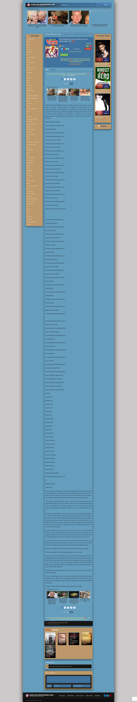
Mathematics (30, 121)
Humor (28, 111)
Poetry (28, 80)
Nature (28, 137)
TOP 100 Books (70, 695)
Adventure (29, 77)
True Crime (29, 103)
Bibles (28, 173)
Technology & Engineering (33, 142)
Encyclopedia (30, 150)
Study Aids (29, 196)
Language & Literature (32, 119)
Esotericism (29, 116)
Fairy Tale (29, 88)
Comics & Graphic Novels (32, 98)
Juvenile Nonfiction (31, 193)
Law (28, 178)
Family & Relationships (32, 108)
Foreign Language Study (32, 186)
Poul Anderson (89, 43)
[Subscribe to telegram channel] (107, 696)
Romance (29, 41)
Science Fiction (30, 62)
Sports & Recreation (31, 144)
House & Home (30, 201)
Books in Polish (89, 695)
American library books (50, 34)
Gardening (29, 175)
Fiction (59, 34)
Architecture (29, 170)
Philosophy (29, 85)
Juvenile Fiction (30, 90)
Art (27, 113)
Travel (28, 139)
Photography (30, 162)
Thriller (28, 59)
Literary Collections (31, 57)
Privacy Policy (62, 695)
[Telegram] (68, 49)
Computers (29, 131)
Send (49, 686)
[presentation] (99, 39)
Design (28, 183)
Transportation (30, 160)
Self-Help (29, 70)
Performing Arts (30, 204)
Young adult (29, 219)
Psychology (29, 72)
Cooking (28, 126)
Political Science (30, 129)
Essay (28, 152)
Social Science (30, 191)
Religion (29, 101)
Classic (28, 209)
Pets (28, 155)
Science (28, 65)
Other (28, 206)
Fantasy (28, 83)
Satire (28, 188)
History (28, 106)
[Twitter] (62, 49)
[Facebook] (60, 49)
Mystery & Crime (30, 67)
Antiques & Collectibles (32, 198)
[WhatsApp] (66, 49)
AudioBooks (97, 695)
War (27, 214)
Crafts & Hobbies (31, 157)
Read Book (64, 55)
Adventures (29, 216)
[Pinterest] (64, 49)
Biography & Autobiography (33, 95)
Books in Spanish (80, 695)
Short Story (29, 52)
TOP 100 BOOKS (30, 39)
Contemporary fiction (31, 222)
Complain (88, 49)
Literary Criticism (31, 180)
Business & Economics (32, 124)
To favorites (77, 49)
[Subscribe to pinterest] (110, 696)
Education (29, 49)
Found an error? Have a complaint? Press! (57, 622)
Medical (28, 168)
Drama (28, 54)
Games (28, 147)
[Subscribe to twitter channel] (105, 696)
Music (28, 93)
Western (28, 211)
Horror (28, 75)
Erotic (28, 47)
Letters (28, 165)
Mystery (28, 224)
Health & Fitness (30, 134)
